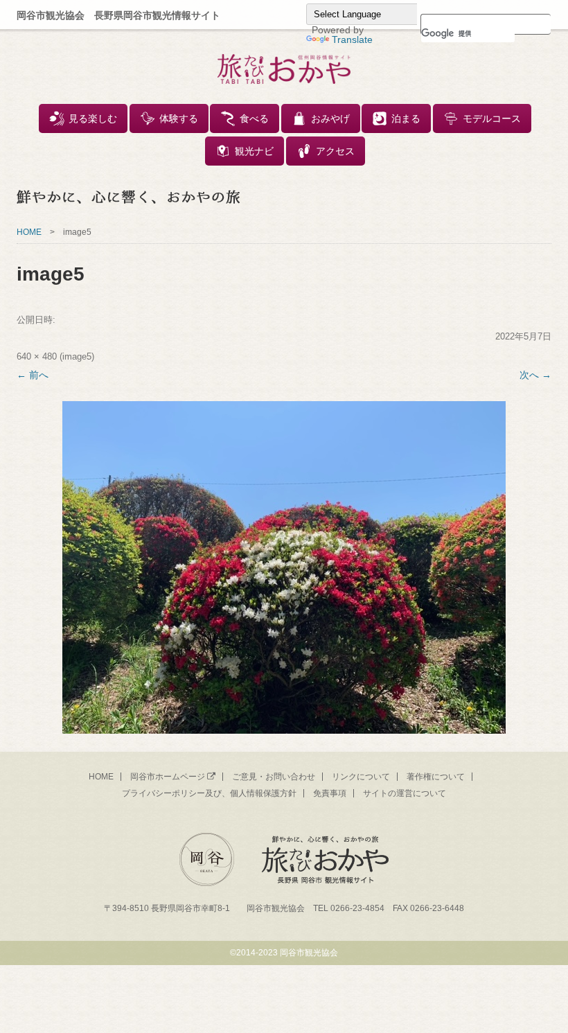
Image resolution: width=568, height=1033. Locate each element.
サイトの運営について (404, 793)
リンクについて (361, 777)
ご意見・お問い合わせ (273, 777)
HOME (29, 232)
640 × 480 (37, 356)
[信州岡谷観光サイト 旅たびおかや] (284, 70)
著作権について (436, 777)
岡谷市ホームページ (167, 777)
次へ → (535, 374)
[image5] (284, 567)
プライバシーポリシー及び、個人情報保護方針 (209, 793)
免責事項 (329, 793)
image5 (76, 356)
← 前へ (32, 374)
